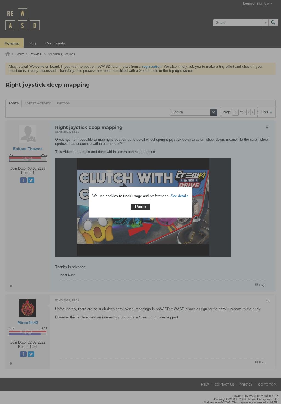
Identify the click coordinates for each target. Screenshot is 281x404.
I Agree (140, 207)
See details (180, 196)
